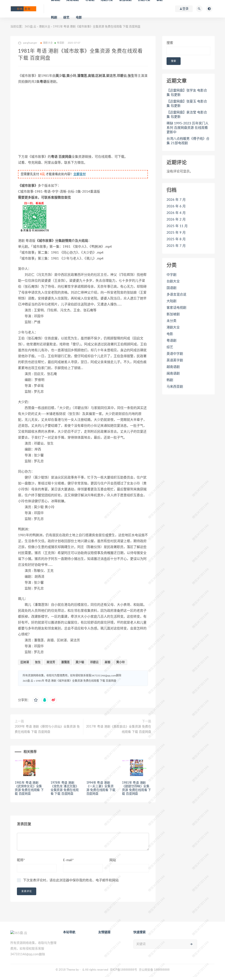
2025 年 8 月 (176, 239)
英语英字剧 (175, 360)
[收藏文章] (36, 700)
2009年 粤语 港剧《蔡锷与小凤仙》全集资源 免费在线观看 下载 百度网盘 (47, 729)
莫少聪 (80, 662)
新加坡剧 (173, 314)
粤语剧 (60, 43)
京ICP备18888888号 (124, 969)
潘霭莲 (65, 662)
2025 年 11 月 (177, 226)
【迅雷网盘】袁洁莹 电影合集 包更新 (187, 114)
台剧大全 (173, 281)
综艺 (66, 17)
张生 (38, 662)
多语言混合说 (176, 294)
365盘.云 (30, 26)
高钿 (107, 662)
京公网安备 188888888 (154, 969)
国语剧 (171, 288)
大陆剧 (171, 301)
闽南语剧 (173, 373)
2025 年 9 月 (176, 232)
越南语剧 (173, 367)
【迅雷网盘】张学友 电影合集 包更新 (187, 93)
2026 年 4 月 (176, 213)
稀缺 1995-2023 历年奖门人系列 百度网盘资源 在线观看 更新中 (188, 128)
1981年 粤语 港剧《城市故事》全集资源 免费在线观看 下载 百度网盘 (76, 680)
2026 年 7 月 (176, 199)
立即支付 (79, 174)
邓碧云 (94, 662)
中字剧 (171, 274)
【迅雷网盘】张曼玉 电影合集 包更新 (187, 104)
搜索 (170, 43)
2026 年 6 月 (176, 206)
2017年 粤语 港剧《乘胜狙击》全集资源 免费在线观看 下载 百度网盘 (118, 729)
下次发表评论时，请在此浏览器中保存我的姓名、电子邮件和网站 (71, 880)
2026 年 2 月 (176, 219)
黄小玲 (120, 662)
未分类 (171, 321)
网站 (112, 860)
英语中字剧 (175, 353)
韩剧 (54, 17)
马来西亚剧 (175, 386)
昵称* (21, 860)
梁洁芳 (51, 662)
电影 (79, 17)
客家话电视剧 (176, 307)
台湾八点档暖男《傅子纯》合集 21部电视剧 (188, 141)
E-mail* (68, 860)
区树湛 (24, 662)
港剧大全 (44, 26)
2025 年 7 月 (176, 245)
